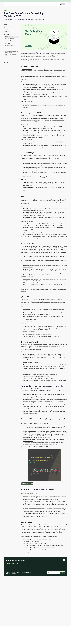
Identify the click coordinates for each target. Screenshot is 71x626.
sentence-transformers (38, 256)
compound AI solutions (28, 441)
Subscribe (62, 572)
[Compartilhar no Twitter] (5, 62)
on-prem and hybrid (60, 545)
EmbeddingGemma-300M (41, 115)
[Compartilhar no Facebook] (9, 62)
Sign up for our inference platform (30, 547)
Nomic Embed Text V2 (26, 344)
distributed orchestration (41, 444)
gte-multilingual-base (25, 299)
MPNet (22, 246)
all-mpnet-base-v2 (28, 249)
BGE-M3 (62, 200)
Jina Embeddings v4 (25, 155)
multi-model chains (31, 444)
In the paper (44, 326)
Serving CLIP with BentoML (33, 541)
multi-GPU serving (53, 444)
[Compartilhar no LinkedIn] (7, 62)
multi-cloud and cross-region (49, 545)
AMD (36, 543)
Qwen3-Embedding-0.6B (26, 69)
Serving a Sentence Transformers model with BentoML (39, 539)
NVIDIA (31, 543)
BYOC (41, 545)
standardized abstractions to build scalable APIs (51, 434)
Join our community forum (28, 549)
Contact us (25, 552)
